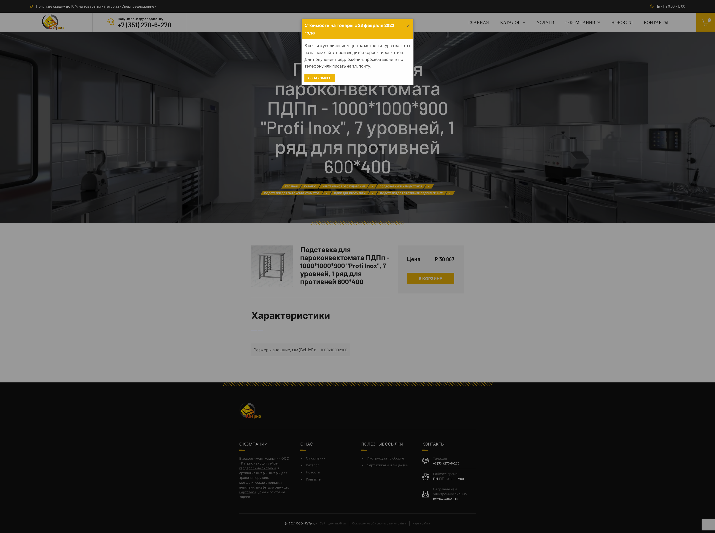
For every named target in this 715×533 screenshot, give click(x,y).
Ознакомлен (319, 78)
